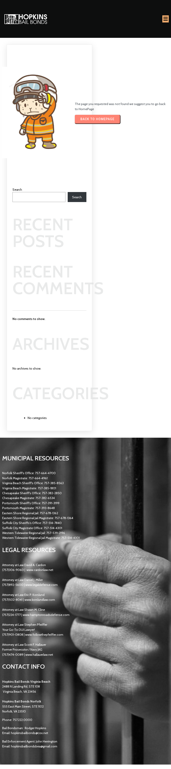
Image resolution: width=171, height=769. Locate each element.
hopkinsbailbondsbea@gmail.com (34, 746)
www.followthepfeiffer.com (44, 635)
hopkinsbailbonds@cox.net (29, 733)
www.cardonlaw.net (39, 570)
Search (17, 190)
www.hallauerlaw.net (39, 655)
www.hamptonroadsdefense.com (46, 615)
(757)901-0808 (12, 635)
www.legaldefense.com (41, 585)
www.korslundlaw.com (39, 600)
